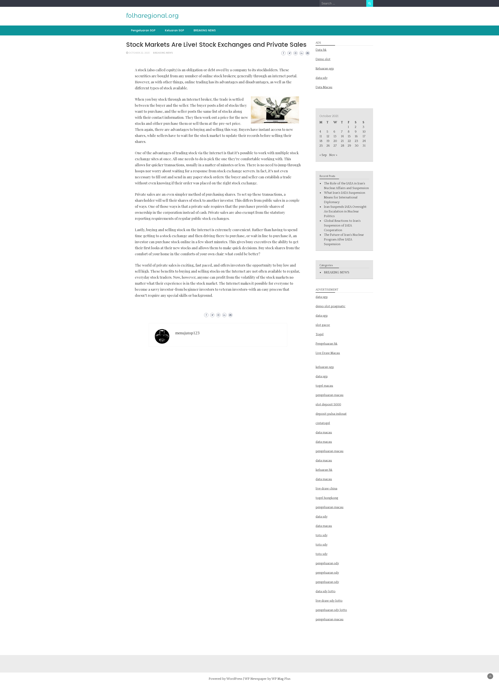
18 (320, 141)
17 (364, 136)
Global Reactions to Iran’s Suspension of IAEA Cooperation (342, 225)
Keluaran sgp (325, 68)
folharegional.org (152, 15)
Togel (320, 334)
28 (342, 145)
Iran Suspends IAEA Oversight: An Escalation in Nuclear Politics (345, 211)
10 (364, 131)
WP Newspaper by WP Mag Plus (267, 679)
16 (356, 136)
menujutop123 (187, 333)
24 (364, 141)
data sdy (321, 78)
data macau (324, 460)
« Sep (323, 155)
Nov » (333, 155)
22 (349, 141)
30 (356, 145)
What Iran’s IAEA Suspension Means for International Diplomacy (344, 197)
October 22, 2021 (139, 53)
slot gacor (323, 325)
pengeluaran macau (329, 619)
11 (320, 136)
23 (356, 141)
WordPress (234, 679)
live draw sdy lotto (329, 600)
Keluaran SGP (174, 30)
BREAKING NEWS (205, 30)
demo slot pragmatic (330, 306)
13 (335, 136)
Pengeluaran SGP (143, 30)
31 (364, 145)
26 (328, 145)
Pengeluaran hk (326, 343)
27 (335, 145)
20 (335, 141)
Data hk (321, 50)
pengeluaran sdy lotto (331, 610)
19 (327, 141)
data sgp (322, 297)
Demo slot (323, 59)
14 (342, 136)
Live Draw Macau (328, 353)
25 (321, 145)
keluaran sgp (325, 367)
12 (327, 136)
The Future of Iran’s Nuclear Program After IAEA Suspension (344, 239)
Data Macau (324, 87)
